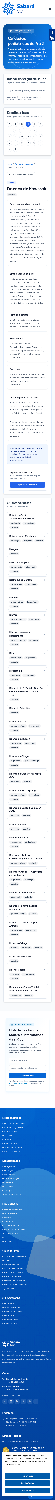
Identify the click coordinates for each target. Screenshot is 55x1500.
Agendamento (8, 1303)
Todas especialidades (11, 1194)
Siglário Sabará (8, 1288)
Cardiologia (7, 1170)
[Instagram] (11, 1401)
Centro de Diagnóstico (12, 1127)
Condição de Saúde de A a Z (15, 1256)
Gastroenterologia (10, 1178)
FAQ (4, 1237)
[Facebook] (4, 1401)
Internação (7, 1139)
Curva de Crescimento (12, 1268)
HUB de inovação (10, 1213)
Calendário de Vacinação (13, 1280)
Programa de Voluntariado (14, 1229)
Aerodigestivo (8, 1166)
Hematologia (8, 1182)
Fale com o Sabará (42, 1495)
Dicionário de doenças (23, 164)
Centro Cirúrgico (9, 1131)
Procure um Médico (11, 1319)
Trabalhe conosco (10, 1233)
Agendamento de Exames (13, 1123)
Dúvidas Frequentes (11, 1307)
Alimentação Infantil (11, 1264)
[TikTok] (23, 1401)
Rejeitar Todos (27, 1483)
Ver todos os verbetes (23, 175)
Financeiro (7, 1241)
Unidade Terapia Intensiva (13, 1147)
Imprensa (6, 1217)
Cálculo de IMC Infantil (12, 1272)
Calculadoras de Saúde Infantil (16, 1284)
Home (9, 164)
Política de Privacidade (18, 1083)
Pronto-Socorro (9, 1143)
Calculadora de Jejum (12, 1276)
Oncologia (7, 1190)
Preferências (27, 1476)
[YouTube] (35, 1401)
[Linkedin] (17, 1401)
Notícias (6, 1260)
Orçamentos (8, 1221)
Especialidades (8, 1315)
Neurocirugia (8, 1186)
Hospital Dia (7, 1135)
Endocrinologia (9, 1174)
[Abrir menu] (50, 8)
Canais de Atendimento (12, 1209)
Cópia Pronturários (10, 1225)
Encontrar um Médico (12, 1151)
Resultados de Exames (12, 1311)
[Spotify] (29, 1401)
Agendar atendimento (27, 484)
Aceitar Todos (28, 1490)
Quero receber (27, 1075)
